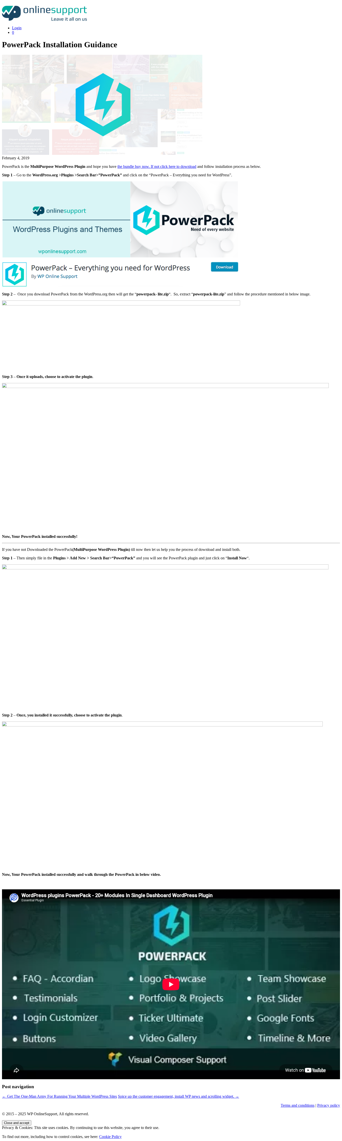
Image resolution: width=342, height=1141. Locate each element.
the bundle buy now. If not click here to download (156, 166)
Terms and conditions (297, 1105)
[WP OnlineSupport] (46, 19)
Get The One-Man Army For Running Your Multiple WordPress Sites (59, 1096)
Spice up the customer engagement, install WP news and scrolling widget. (178, 1096)
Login (17, 28)
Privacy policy (328, 1105)
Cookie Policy (110, 1136)
